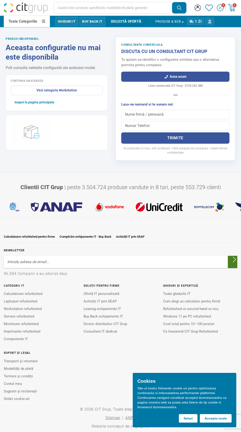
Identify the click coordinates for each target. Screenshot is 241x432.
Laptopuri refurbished (20, 301)
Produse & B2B (168, 21)
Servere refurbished (19, 316)
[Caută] (179, 8)
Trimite (175, 138)
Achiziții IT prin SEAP (130, 236)
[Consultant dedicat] (209, 21)
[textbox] (113, 7)
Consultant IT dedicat (100, 331)
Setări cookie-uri (17, 399)
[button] (197, 8)
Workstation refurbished (23, 309)
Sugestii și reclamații (20, 391)
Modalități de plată (18, 369)
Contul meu (13, 384)
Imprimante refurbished (22, 331)
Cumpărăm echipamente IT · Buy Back (85, 236)
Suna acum (178, 76)
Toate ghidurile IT (176, 294)
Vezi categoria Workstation (56, 90)
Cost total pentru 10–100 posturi (188, 324)
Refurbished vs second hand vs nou (190, 309)
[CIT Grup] (26, 8)
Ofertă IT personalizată (101, 294)
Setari (188, 418)
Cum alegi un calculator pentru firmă (191, 301)
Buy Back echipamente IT (103, 316)
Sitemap (112, 418)
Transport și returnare (21, 361)
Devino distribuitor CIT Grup (105, 324)
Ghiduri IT (67, 21)
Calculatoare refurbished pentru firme (29, 236)
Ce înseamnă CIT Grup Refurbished (190, 331)
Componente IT (16, 339)
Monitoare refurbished (21, 324)
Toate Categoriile (22, 21)
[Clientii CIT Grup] (120, 207)
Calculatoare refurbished (23, 294)
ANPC (130, 418)
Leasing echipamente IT (102, 309)
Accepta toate (216, 418)
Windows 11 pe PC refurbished (187, 316)
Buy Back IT (92, 21)
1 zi (198, 21)
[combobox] (120, 7)
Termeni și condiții (18, 376)
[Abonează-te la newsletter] (234, 259)
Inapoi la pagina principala (34, 102)
